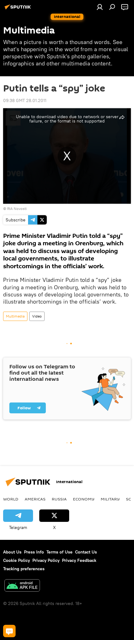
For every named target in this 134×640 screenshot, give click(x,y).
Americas (35, 499)
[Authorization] (99, 7)
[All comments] (9, 631)
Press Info (34, 552)
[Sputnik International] (18, 9)
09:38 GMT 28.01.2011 (24, 100)
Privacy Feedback (79, 560)
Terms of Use (59, 552)
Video (37, 316)
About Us (12, 552)
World (10, 499)
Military (110, 499)
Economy (83, 499)
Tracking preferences (24, 568)
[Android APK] (22, 586)
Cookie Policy (16, 560)
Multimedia (15, 316)
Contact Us (86, 552)
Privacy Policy (46, 560)
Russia (59, 499)
